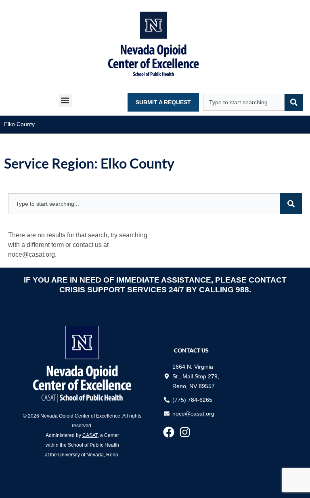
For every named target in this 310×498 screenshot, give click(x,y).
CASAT (90, 435)
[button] (65, 100)
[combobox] (244, 102)
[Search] (294, 102)
